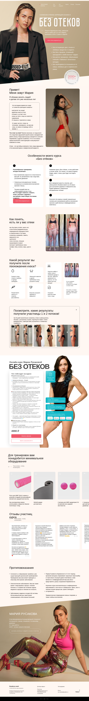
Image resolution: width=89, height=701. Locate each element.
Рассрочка (77, 4)
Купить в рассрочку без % (26, 440)
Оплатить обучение (26, 436)
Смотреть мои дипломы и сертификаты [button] (50, 379)
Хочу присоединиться (54, 40)
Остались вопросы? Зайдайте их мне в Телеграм (25, 631)
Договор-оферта (41, 686)
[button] (50, 377)
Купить (67, 4)
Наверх (77, 691)
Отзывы (72, 4)
